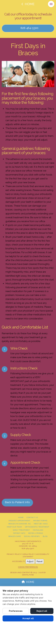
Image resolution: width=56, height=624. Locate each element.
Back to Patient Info (17, 502)
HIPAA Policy (29, 554)
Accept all (28, 618)
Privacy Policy (14, 554)
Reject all (41, 611)
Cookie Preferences (28, 567)
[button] (51, 4)
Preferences (16, 611)
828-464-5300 (29, 27)
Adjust (30, 561)
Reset (39, 561)
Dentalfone (28, 575)
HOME (30, 581)
